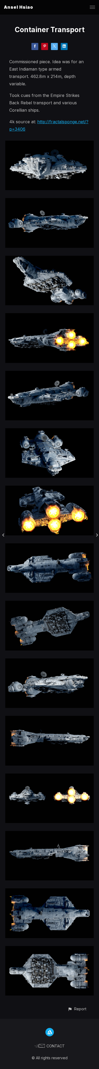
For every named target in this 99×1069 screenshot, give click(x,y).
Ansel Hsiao (18, 7)
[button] (76, 1008)
